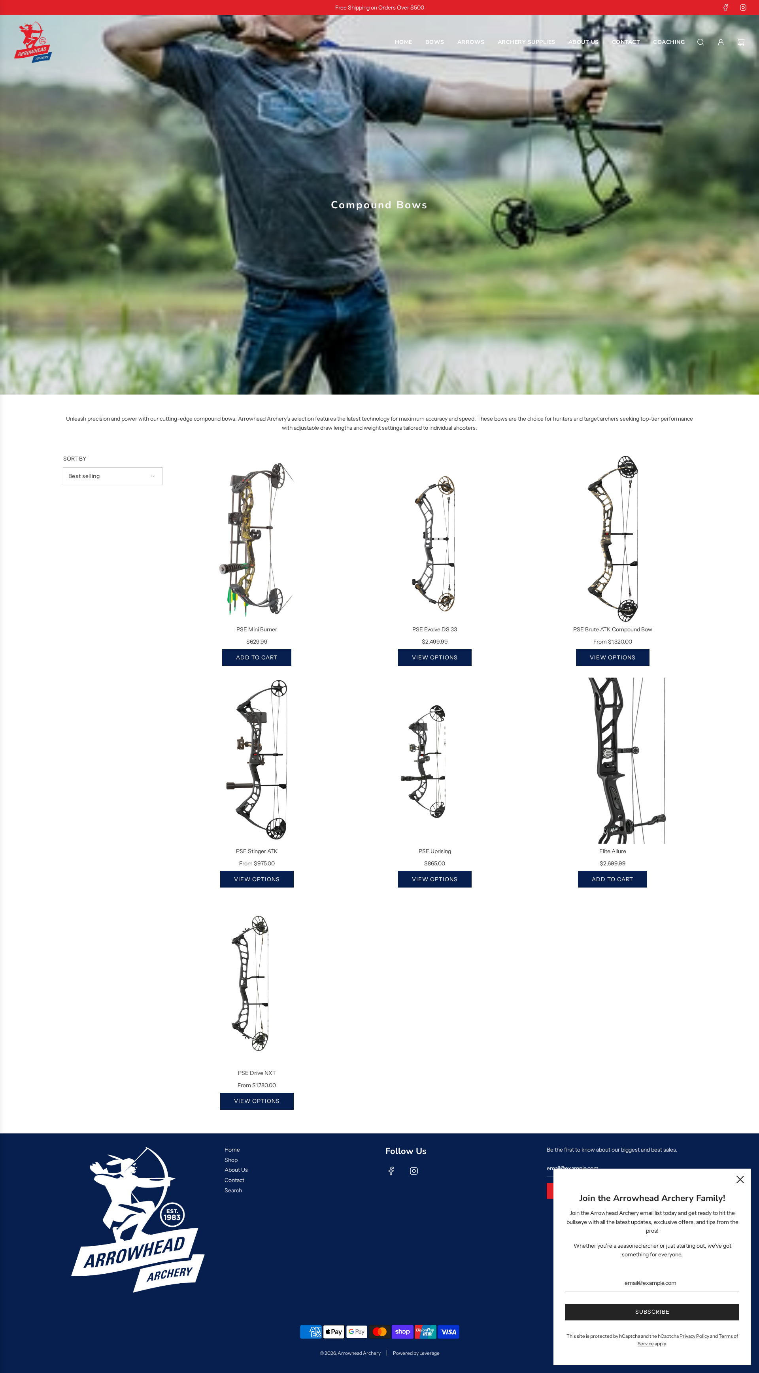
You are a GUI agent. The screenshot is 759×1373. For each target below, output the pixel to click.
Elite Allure (612, 851)
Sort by (74, 458)
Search (233, 1190)
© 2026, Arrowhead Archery (350, 1353)
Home (232, 1149)
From (612, 641)
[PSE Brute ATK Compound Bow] (613, 539)
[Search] (701, 42)
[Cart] (742, 42)
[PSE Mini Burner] (257, 539)
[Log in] (721, 42)
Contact (234, 1180)
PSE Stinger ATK (257, 851)
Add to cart (257, 657)
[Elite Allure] (613, 761)
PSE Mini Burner (256, 629)
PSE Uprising (435, 851)
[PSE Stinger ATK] (257, 761)
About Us (236, 1169)
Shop (231, 1159)
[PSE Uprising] (435, 761)
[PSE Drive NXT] (257, 982)
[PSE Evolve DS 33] (435, 539)
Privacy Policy (694, 1336)
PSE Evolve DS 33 (434, 629)
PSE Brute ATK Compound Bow (612, 629)
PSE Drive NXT (257, 1072)
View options (435, 657)
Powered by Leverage (416, 1353)
